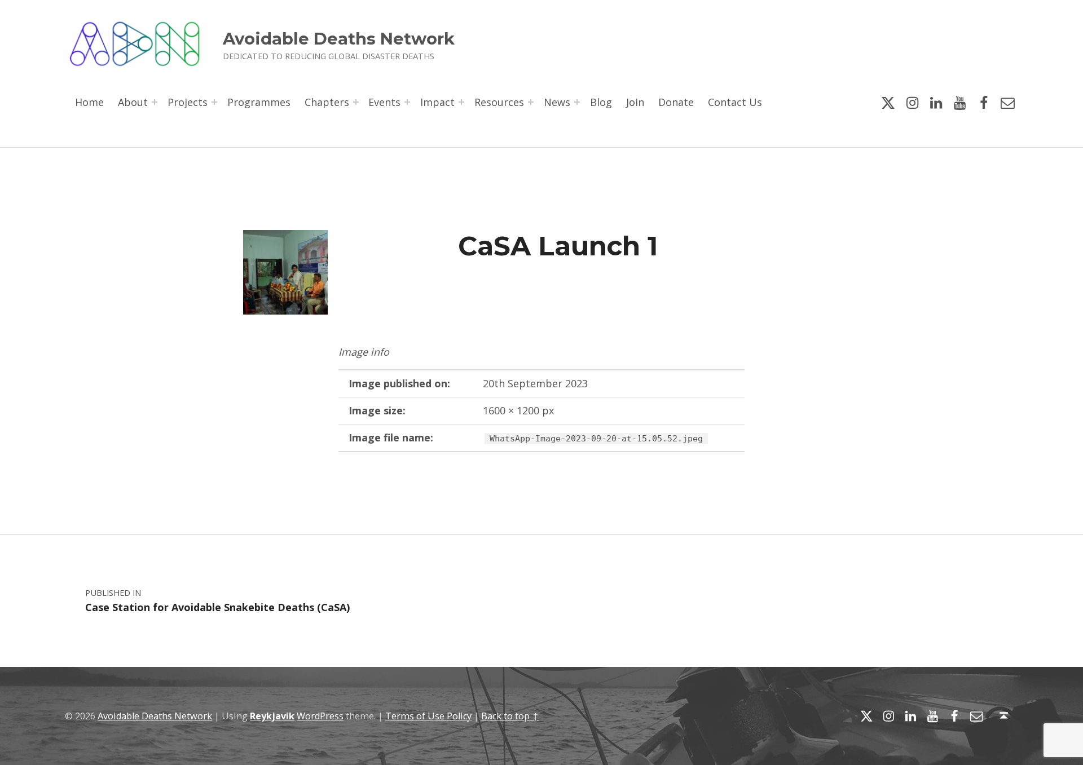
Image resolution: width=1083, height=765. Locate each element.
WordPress (320, 716)
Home (89, 102)
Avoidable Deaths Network (339, 38)
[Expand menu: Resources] (531, 102)
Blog (601, 102)
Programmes (258, 102)
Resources (499, 102)
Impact (437, 102)
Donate (676, 102)
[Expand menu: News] (577, 102)
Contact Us (735, 102)
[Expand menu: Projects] (214, 102)
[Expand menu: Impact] (461, 102)
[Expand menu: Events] (407, 102)
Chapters (327, 102)
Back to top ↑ (510, 716)
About (133, 102)
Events (384, 102)
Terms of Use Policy (428, 716)
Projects (188, 102)
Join (635, 102)
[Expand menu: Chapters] (356, 102)
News (557, 102)
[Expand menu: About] (154, 102)
